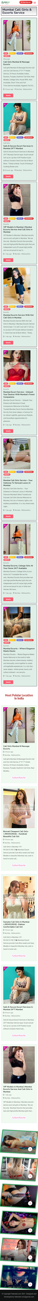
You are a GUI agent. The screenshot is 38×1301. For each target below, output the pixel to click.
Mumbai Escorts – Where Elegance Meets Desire (19, 649)
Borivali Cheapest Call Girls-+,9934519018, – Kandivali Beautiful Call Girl (16, 834)
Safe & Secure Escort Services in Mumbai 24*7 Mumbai (18, 147)
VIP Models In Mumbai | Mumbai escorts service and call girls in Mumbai (17, 229)
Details (8, 95)
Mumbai (19, 89)
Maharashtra (27, 89)
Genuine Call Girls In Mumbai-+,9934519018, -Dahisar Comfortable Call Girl (16, 924)
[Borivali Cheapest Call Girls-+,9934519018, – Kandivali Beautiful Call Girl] (19, 808)
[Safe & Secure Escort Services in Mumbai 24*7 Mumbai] (16, 119)
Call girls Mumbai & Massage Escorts (16, 63)
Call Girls (6, 143)
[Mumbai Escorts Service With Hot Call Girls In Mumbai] (16, 286)
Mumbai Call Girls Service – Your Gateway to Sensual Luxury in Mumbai (18, 483)
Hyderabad (9, 1256)
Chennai (8, 1283)
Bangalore (9, 1229)
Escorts (6, 224)
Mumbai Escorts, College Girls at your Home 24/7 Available (18, 566)
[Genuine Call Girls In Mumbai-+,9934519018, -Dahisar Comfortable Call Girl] (19, 897)
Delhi (7, 1175)
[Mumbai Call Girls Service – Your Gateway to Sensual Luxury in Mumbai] (16, 454)
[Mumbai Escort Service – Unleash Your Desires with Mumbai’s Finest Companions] (16, 365)
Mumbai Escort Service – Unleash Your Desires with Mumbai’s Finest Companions (19, 394)
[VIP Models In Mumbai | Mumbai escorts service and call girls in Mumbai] (16, 200)
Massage (6, 59)
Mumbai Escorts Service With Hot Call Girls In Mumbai (18, 316)
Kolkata (8, 1202)
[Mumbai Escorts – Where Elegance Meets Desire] (16, 622)
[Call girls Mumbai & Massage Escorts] (16, 35)
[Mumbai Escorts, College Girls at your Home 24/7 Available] (16, 539)
